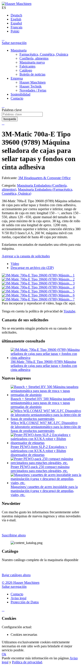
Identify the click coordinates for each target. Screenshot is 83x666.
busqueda (10, 119)
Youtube (69, 311)
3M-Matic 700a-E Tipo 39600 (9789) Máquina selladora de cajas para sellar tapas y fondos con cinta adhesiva (44, 366)
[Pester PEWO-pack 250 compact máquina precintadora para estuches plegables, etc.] (46, 463)
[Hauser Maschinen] (16, 4)
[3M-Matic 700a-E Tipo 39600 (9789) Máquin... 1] (38, 275)
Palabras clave (12, 110)
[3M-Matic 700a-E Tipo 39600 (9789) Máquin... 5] (38, 291)
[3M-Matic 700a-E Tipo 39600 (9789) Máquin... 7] (38, 299)
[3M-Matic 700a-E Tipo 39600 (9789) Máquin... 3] (38, 283)
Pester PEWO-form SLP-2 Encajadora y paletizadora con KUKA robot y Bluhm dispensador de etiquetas (39, 451)
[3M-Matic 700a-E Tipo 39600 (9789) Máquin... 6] (38, 295)
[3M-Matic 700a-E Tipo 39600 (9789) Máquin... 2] (38, 279)
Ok (4, 654)
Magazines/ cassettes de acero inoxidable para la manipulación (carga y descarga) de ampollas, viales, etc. (44, 491)
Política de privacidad (27, 662)
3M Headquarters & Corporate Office (44, 178)
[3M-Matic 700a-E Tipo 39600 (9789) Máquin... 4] (38, 287)
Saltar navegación (14, 43)
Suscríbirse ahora (14, 535)
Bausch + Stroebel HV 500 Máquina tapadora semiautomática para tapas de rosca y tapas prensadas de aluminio (43, 403)
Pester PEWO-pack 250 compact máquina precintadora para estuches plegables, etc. (40, 469)
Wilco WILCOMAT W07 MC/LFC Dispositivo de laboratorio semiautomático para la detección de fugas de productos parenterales (46, 427)
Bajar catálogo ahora (16, 575)
